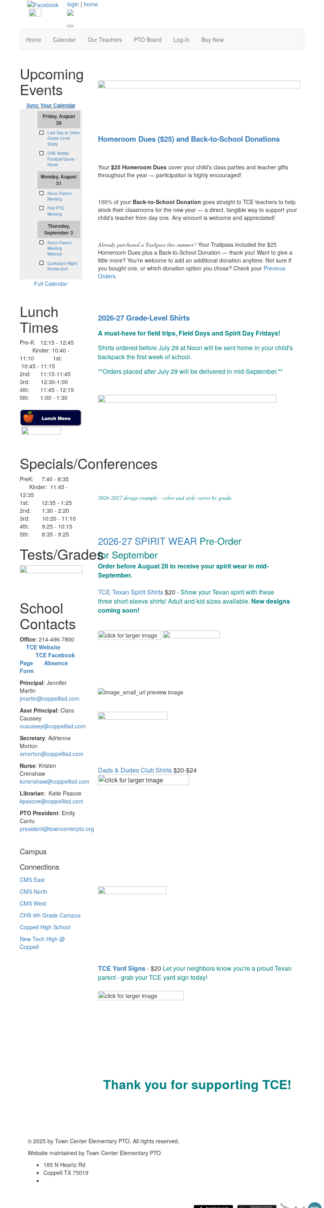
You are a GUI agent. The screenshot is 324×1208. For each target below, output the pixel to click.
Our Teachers (105, 39)
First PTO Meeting (55, 210)
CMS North (33, 891)
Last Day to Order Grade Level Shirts (63, 138)
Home (33, 39)
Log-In (181, 39)
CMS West (33, 903)
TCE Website (43, 647)
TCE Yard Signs (121, 968)
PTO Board (148, 39)
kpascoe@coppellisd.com (51, 801)
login (73, 4)
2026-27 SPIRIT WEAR (147, 541)
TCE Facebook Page (50, 655)
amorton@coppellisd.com (51, 754)
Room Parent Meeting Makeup (59, 248)
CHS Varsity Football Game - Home (62, 158)
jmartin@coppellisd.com (49, 698)
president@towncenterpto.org (57, 829)
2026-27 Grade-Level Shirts (144, 317)
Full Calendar (51, 283)
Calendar (64, 39)
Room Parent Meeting (59, 196)
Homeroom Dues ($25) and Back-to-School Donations (189, 138)
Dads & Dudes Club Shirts (135, 770)
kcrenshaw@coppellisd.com (54, 781)
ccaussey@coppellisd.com (53, 726)
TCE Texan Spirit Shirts (130, 591)
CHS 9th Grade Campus (50, 915)
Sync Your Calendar (50, 105)
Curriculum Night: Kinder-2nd (62, 266)
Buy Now (213, 39)
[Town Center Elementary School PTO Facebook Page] (42, 4)
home (91, 4)
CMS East (32, 879)
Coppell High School (45, 927)
